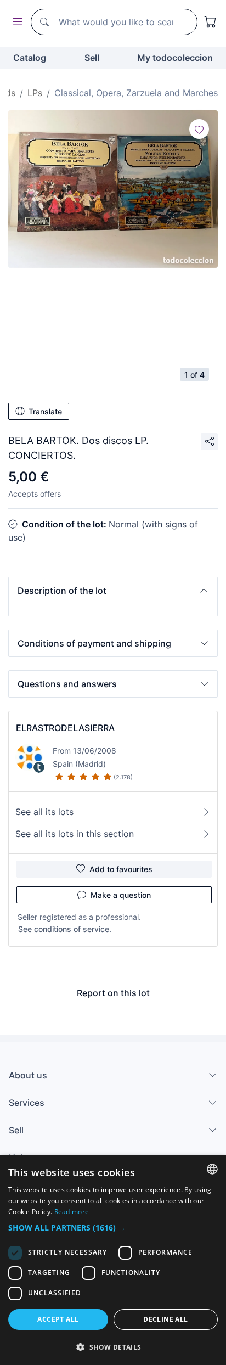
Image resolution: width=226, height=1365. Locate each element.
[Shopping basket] (210, 22)
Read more (71, 1211)
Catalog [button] (29, 57)
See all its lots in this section (74, 833)
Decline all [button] (165, 1319)
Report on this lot (113, 992)
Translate (45, 411)
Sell (91, 57)
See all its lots (44, 811)
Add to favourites (120, 869)
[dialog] (113, 1260)
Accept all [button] (57, 1319)
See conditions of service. (64, 929)
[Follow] (199, 129)
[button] (113, 590)
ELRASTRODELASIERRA (65, 727)
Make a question (121, 895)
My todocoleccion (175, 57)
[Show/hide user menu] (15, 22)
